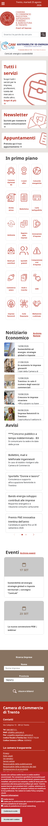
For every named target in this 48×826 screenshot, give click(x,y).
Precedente (15, 535)
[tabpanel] (24, 482)
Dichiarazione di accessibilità (15, 769)
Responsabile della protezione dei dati (19, 766)
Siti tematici (8, 758)
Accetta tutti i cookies (12, 819)
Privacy (6, 753)
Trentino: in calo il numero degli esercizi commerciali (29, 384)
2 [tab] (26, 534)
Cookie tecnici (8, 799)
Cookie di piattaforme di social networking (19, 806)
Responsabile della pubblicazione (17, 764)
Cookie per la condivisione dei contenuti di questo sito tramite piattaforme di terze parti (23, 802)
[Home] (16, 12)
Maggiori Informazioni (9, 795)
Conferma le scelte (11, 811)
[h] (43, 34)
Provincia (24, 676)
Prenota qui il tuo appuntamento (13, 145)
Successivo (32, 535)
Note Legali (8, 756)
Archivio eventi (27, 553)
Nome (24, 664)
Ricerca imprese (24, 657)
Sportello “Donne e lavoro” (23, 476)
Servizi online (9, 761)
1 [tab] (22, 534)
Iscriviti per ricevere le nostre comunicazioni (15, 122)
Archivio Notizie (37, 334)
